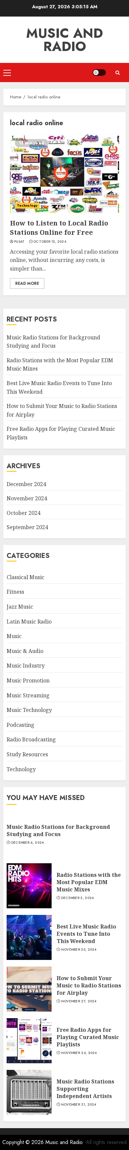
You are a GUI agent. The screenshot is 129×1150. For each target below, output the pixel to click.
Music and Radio (64, 40)
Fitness (15, 591)
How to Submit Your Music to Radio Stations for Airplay (89, 986)
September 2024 (27, 527)
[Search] (117, 72)
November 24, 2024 (79, 1053)
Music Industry (26, 665)
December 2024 (26, 484)
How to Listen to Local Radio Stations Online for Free (59, 228)
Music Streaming (28, 695)
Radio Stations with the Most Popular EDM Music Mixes (89, 882)
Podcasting (20, 724)
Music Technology (29, 710)
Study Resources (27, 754)
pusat (19, 241)
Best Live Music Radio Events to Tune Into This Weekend (86, 934)
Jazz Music (20, 606)
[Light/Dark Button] (99, 72)
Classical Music (25, 577)
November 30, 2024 (79, 949)
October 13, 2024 (49, 241)
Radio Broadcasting (31, 739)
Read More (27, 283)
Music (14, 636)
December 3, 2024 (77, 898)
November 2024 (27, 498)
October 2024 (23, 513)
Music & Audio (25, 651)
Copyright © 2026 (23, 1142)
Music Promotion (28, 680)
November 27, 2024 (79, 1001)
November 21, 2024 (78, 1104)
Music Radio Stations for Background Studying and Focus (58, 830)
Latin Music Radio (29, 621)
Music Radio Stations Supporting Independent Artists (85, 1089)
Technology (27, 205)
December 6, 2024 (27, 842)
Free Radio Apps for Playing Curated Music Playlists (88, 1037)
